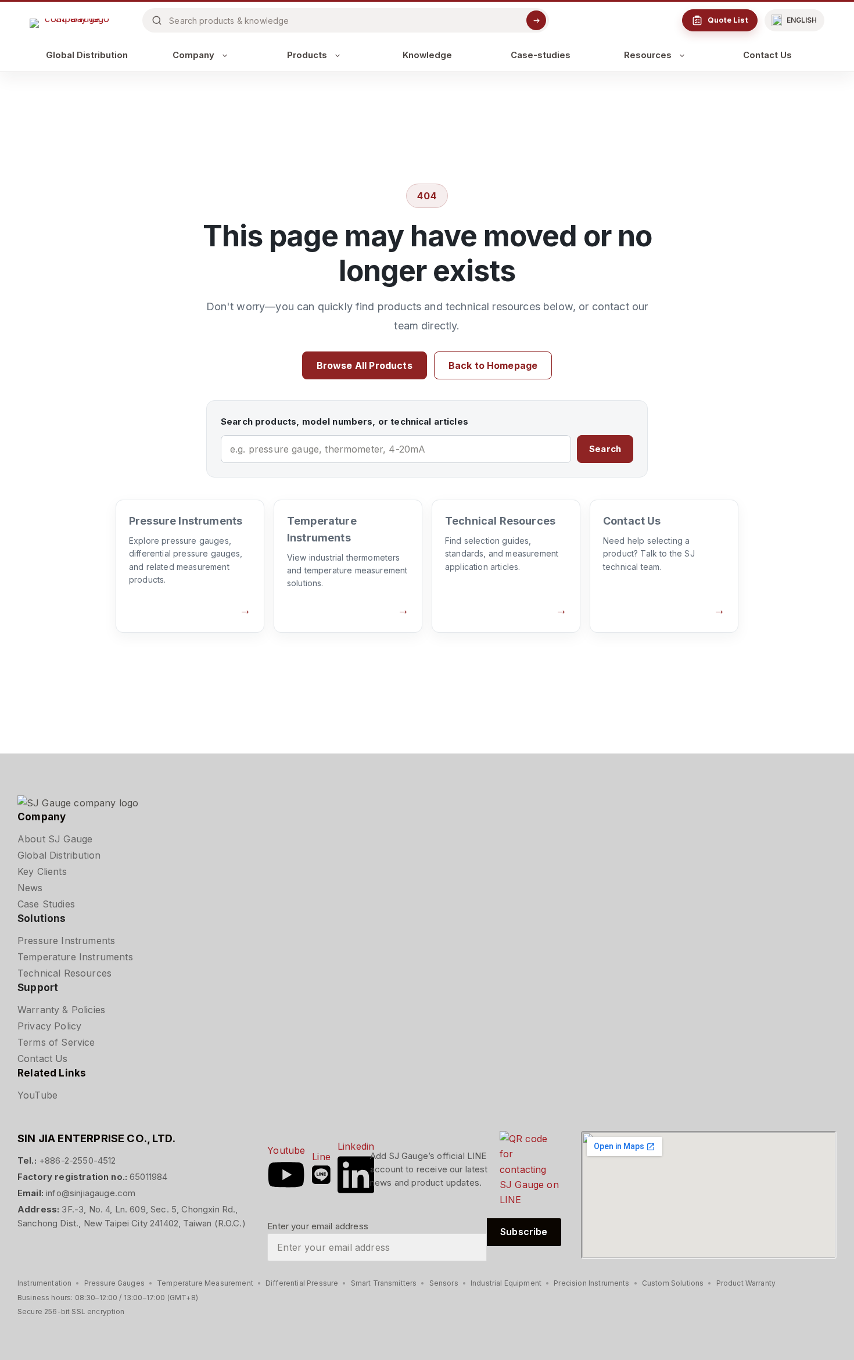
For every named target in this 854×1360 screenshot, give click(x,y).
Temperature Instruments (75, 957)
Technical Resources (64, 973)
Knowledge (427, 55)
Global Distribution (87, 55)
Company (193, 55)
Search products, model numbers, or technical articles (344, 421)
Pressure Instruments (66, 940)
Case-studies (540, 55)
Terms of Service (56, 1042)
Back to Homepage (493, 365)
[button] (794, 20)
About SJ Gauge (54, 839)
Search (605, 448)
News (30, 887)
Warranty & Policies (61, 1009)
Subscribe (523, 1231)
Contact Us (767, 55)
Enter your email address (317, 1226)
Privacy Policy (49, 1026)
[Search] (536, 20)
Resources (648, 55)
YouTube (37, 1095)
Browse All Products (364, 365)
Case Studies (46, 904)
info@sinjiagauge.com (90, 1192)
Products (307, 55)
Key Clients (42, 871)
